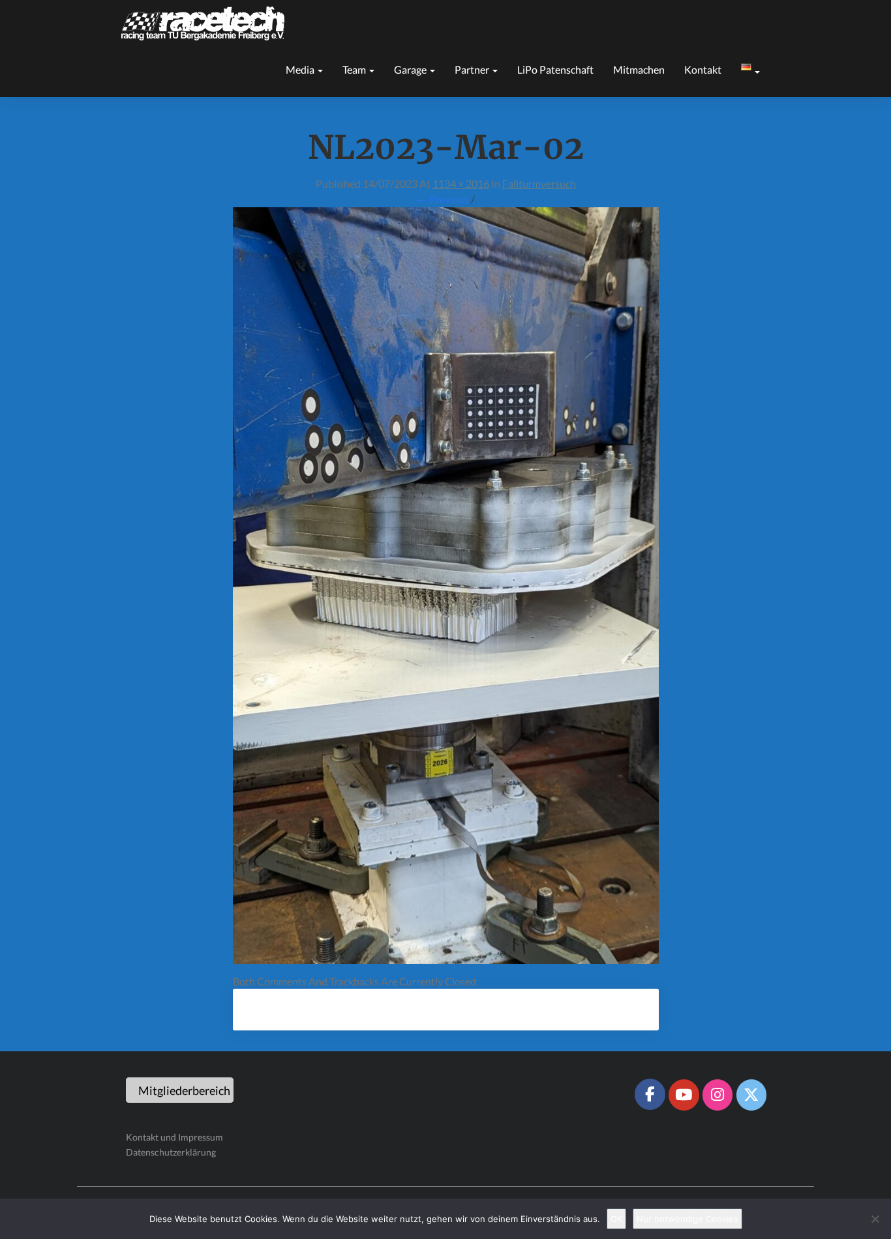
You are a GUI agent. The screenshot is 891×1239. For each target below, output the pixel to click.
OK (616, 1219)
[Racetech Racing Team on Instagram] (717, 1095)
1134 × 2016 (460, 183)
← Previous (443, 199)
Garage (411, 69)
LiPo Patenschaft (555, 69)
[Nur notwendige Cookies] (874, 1218)
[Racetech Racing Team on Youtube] (684, 1095)
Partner (473, 69)
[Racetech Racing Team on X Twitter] (751, 1095)
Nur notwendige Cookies (687, 1219)
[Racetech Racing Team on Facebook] (650, 1094)
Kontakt (702, 69)
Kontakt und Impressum (174, 1137)
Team (355, 69)
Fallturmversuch (539, 183)
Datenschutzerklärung (171, 1152)
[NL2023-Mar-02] (446, 589)
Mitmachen (639, 69)
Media (301, 69)
